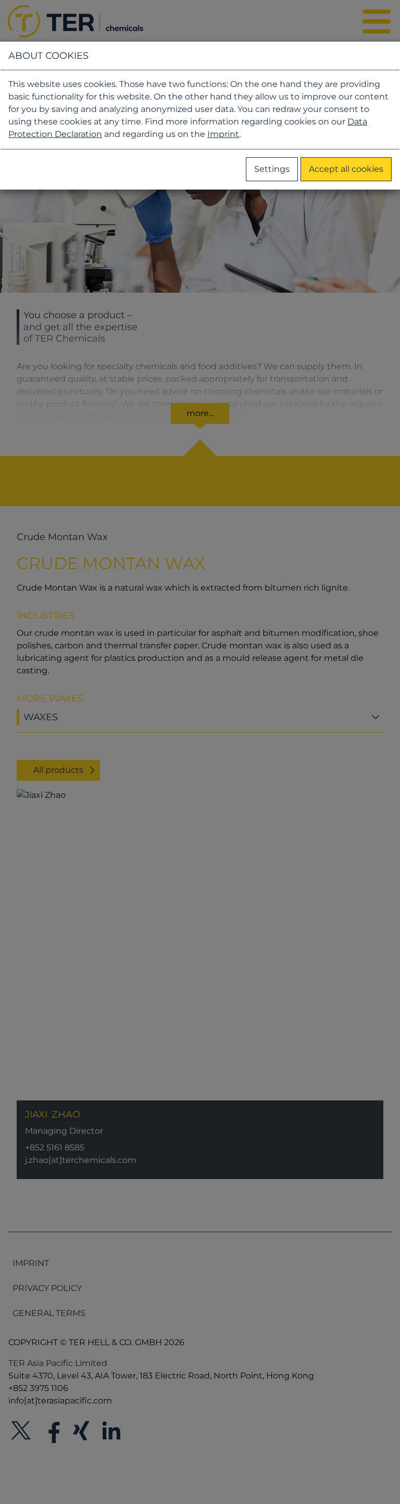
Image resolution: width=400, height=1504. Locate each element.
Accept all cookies (346, 169)
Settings (272, 169)
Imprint (223, 134)
